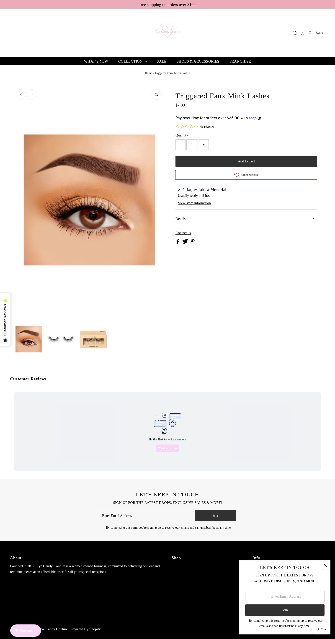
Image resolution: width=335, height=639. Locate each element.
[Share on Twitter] (185, 242)
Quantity (181, 135)
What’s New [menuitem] (96, 61)
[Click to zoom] (157, 94)
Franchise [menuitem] (240, 61)
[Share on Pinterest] (193, 242)
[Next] (32, 94)
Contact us (183, 233)
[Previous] (21, 94)
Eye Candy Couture (53, 629)
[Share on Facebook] (178, 242)
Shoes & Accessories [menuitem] (198, 61)
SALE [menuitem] (162, 61)
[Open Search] (295, 33)
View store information (194, 203)
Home (148, 73)
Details (180, 219)
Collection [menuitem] (131, 61)
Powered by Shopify (85, 629)
